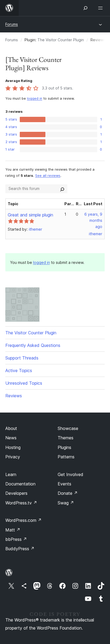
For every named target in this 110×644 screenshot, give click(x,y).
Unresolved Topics (23, 383)
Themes (65, 437)
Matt (12, 530)
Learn (10, 474)
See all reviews (47, 176)
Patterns (66, 456)
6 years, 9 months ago (93, 220)
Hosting (13, 447)
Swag (66, 503)
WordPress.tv (21, 503)
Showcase (68, 428)
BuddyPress (19, 548)
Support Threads (21, 358)
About (11, 428)
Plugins (64, 447)
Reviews (13, 395)
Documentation (20, 483)
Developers (16, 493)
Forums (11, 24)
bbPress (16, 539)
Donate (68, 493)
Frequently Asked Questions (32, 345)
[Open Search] (85, 8)
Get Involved (70, 474)
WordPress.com (23, 520)
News (11, 437)
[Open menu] (101, 8)
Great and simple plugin (30, 215)
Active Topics (18, 370)
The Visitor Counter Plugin (60, 40)
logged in (34, 98)
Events (64, 483)
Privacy (12, 456)
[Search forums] (62, 188)
